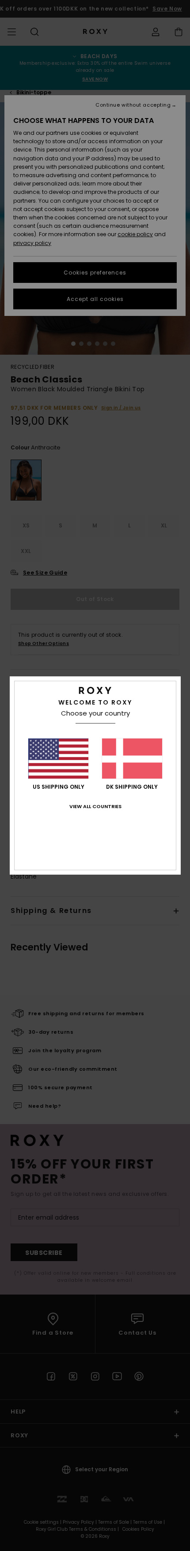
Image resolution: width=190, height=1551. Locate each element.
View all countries (95, 806)
